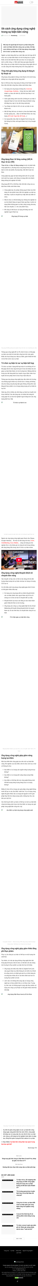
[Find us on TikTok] (17, 1281)
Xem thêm (19, 1238)
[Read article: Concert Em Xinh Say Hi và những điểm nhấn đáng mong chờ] (8, 1218)
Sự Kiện (12, 1250)
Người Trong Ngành (28, 1250)
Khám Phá (18, 1250)
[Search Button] (36, 2)
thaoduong (14, 35)
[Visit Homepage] (19, 2)
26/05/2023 (22, 35)
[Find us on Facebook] (15, 1281)
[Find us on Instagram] (19, 1281)
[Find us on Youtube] (21, 1281)
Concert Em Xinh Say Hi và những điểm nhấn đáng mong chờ (25, 1216)
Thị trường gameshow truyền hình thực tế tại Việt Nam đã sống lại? (25, 1193)
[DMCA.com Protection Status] (19, 1277)
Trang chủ (6, 1250)
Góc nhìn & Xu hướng (8, 1180)
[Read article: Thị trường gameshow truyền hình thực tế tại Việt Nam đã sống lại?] (8, 1195)
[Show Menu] (2, 2)
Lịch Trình (18, 1252)
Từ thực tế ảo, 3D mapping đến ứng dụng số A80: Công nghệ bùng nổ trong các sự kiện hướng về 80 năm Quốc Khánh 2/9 (26, 1183)
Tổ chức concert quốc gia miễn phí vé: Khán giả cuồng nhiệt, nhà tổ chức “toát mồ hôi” (26, 1227)
